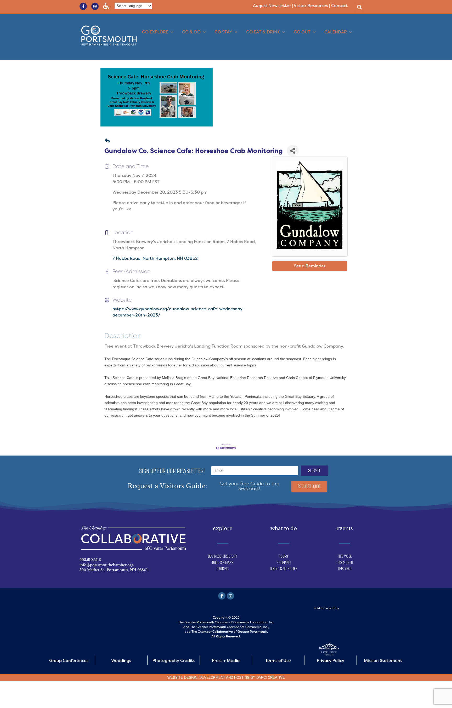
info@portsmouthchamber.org (106, 565)
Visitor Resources (311, 5)
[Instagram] (95, 6)
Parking (223, 569)
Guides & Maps (222, 562)
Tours (283, 556)
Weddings (121, 660)
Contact (339, 5)
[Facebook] (221, 596)
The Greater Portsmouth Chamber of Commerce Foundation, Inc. (226, 622)
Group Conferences (68, 660)
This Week (344, 556)
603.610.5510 (90, 560)
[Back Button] (107, 141)
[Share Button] (293, 151)
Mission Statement (383, 660)
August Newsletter (272, 5)
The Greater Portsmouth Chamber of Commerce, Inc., (229, 627)
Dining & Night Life (283, 569)
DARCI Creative (270, 678)
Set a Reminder (309, 266)
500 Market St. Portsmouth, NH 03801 (114, 570)
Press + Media (226, 660)
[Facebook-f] (83, 6)
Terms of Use (278, 660)
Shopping (284, 562)
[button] (359, 7)
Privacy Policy (330, 660)
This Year (345, 569)
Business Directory (222, 556)
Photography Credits (173, 660)
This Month (344, 562)
